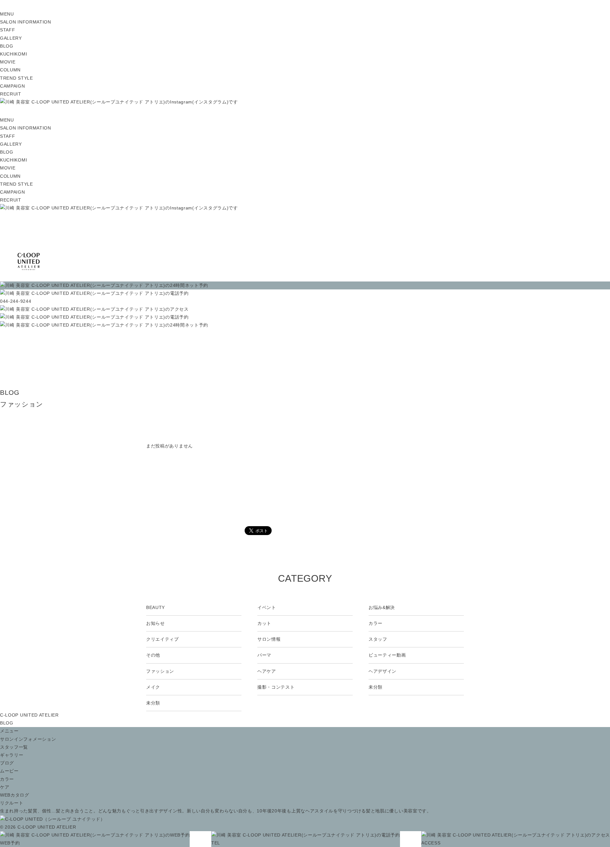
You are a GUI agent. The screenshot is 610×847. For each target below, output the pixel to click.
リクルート (12, 802)
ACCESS (430, 842)
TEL (215, 842)
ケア (4, 787)
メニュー (9, 730)
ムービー (9, 770)
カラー (7, 779)
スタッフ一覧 (14, 747)
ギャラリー (12, 755)
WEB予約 (10, 842)
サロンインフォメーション (28, 739)
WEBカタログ (14, 794)
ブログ (7, 762)
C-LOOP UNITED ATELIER (29, 715)
